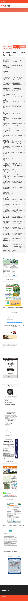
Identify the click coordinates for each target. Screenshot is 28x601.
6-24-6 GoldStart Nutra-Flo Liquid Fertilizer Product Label (14, 525)
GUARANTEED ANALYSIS (10, 279)
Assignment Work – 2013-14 (10, 435)
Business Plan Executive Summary (10, 551)
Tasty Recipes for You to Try (10, 352)
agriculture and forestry (8, 48)
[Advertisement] (14, 29)
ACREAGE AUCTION (10, 499)
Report (16, 46)
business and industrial (7, 46)
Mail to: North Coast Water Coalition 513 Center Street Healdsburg (14, 326)
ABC (5, 5)
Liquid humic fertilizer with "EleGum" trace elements (13, 307)
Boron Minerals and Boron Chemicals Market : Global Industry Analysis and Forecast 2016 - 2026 (14, 578)
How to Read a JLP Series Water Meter (10, 407)
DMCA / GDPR (12, 599)
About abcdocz (5, 599)
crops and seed (18, 48)
